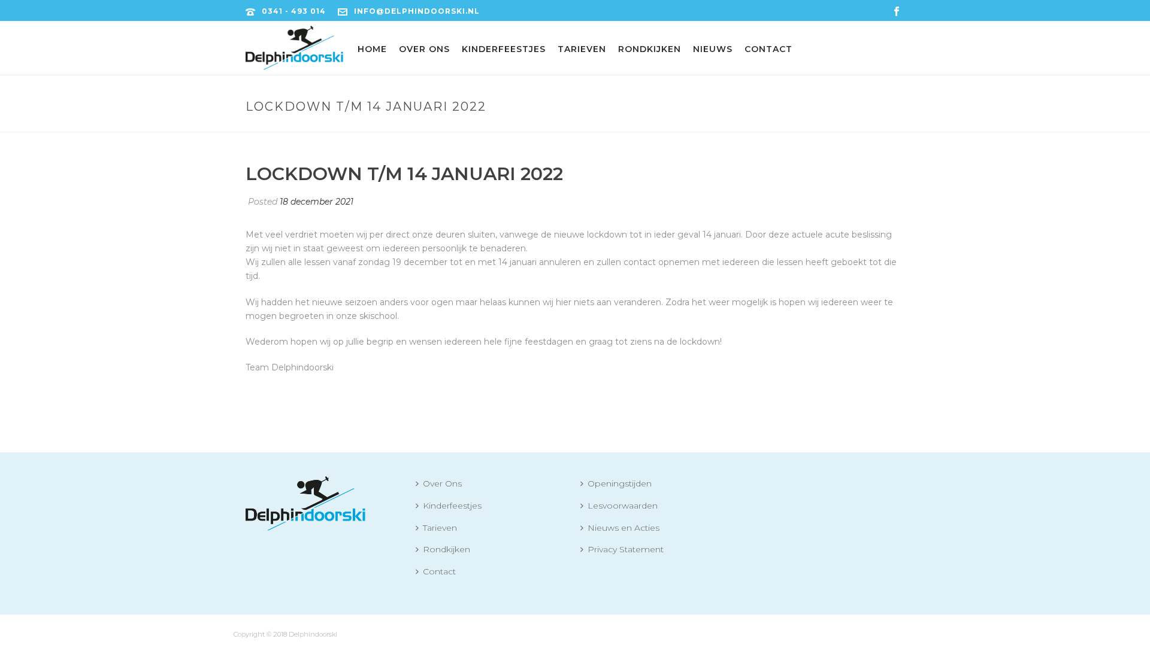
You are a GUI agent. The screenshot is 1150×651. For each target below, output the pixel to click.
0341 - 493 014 (294, 11)
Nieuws (713, 49)
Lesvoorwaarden (623, 505)
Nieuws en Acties (623, 527)
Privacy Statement (626, 549)
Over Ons (424, 49)
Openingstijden (620, 483)
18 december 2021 (316, 201)
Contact (768, 49)
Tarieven (582, 49)
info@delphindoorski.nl (417, 11)
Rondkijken (649, 49)
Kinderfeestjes (504, 49)
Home (372, 49)
